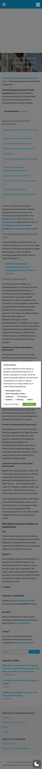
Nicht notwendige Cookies (15, 394)
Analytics (9, 400)
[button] (39, 5)
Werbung (20, 400)
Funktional (9, 397)
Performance (22, 397)
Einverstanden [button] (29, 404)
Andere (30, 400)
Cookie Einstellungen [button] (11, 404)
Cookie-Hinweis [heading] (9, 365)
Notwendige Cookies (13, 391)
